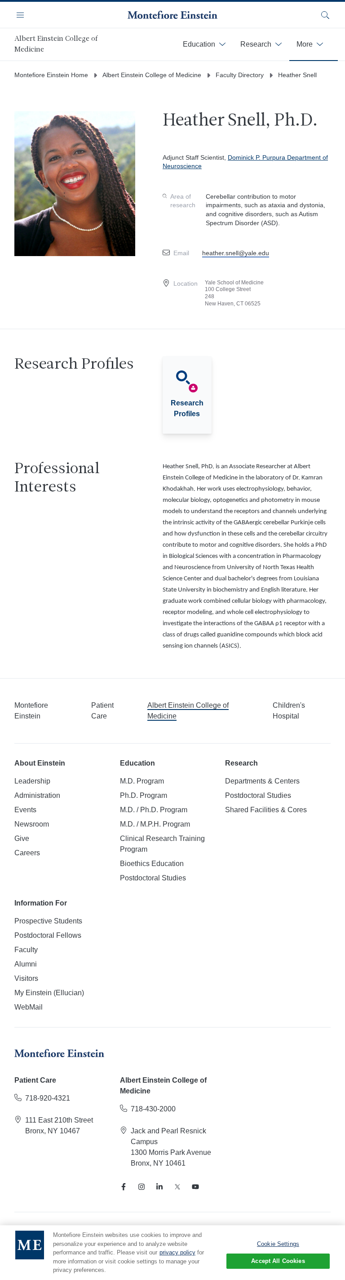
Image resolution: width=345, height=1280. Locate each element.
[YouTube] (195, 1186)
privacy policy (177, 1252)
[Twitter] (177, 1186)
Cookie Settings (278, 1244)
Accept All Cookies (278, 1261)
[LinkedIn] (159, 1186)
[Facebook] (123, 1186)
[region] (172, 1252)
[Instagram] (141, 1186)
